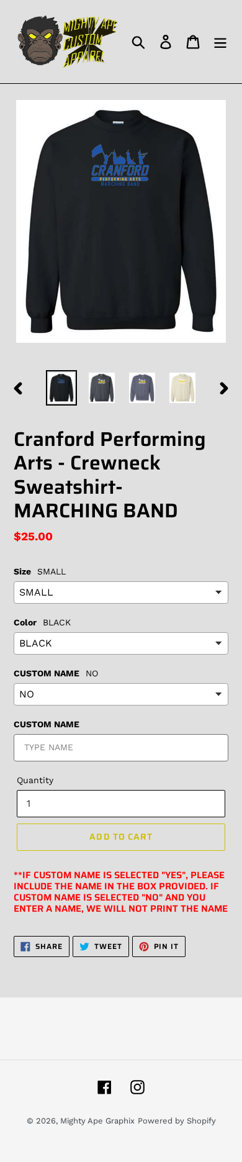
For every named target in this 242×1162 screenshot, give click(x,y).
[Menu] (220, 42)
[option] (62, 388)
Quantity (35, 780)
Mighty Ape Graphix (97, 1120)
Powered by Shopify (177, 1120)
